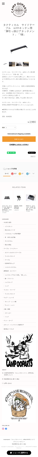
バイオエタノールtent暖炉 (13, 233)
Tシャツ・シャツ (9, 305)
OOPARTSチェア (10, 263)
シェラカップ (8, 282)
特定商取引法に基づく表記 (11, 379)
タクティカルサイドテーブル (13, 252)
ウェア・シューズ (9, 297)
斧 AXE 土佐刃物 (10, 237)
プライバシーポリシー (19, 441)
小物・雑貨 (7, 309)
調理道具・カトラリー (10, 271)
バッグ (7, 316)
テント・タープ (8, 320)
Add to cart (18, 139)
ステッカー (8, 313)
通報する (33, 156)
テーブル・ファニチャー (11, 248)
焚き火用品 (8, 244)
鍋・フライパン (9, 278)
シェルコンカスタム (10, 267)
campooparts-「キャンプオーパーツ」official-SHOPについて (19, 374)
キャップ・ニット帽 (10, 301)
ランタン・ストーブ (9, 289)
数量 (3, 127)
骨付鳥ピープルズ (9, 329)
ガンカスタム (8, 241)
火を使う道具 (7, 222)
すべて (7, 173)
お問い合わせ (8, 383)
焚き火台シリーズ (10, 230)
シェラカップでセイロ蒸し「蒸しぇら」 (16, 275)
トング (7, 286)
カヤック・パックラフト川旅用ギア (14, 324)
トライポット (8, 226)
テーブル (7, 259)
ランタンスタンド (10, 256)
